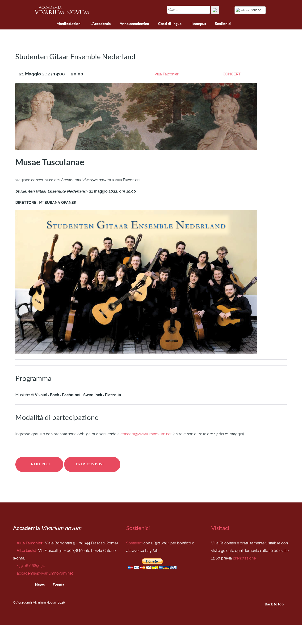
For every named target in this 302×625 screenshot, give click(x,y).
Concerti (232, 74)
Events (58, 585)
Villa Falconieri (167, 74)
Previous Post (90, 464)
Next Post (40, 464)
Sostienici (138, 528)
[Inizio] (38, 24)
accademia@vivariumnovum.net (45, 573)
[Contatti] (50, 24)
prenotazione (244, 558)
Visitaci (220, 528)
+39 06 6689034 (31, 565)
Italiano (256, 10)
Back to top (274, 604)
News (39, 585)
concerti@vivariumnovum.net (146, 434)
